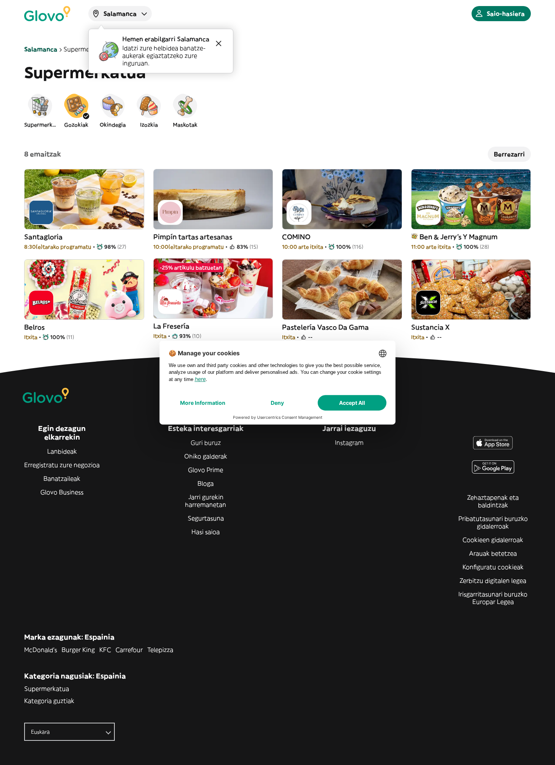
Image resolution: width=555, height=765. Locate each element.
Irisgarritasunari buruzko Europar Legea (492, 597)
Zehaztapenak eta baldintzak (493, 501)
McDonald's (40, 650)
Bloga (205, 483)
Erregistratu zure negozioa (62, 465)
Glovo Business (61, 492)
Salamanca (40, 49)
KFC (105, 650)
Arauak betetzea (493, 553)
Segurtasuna (206, 518)
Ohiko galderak (205, 456)
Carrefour (129, 650)
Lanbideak (62, 451)
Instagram (349, 442)
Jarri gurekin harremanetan (205, 500)
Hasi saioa (205, 532)
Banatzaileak (61, 478)
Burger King (78, 650)
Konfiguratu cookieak (493, 567)
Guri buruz (206, 442)
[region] (277, 110)
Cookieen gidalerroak (492, 540)
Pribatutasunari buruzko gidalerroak (493, 522)
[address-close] (218, 43)
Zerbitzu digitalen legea (492, 580)
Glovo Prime (205, 470)
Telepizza (160, 650)
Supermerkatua (46, 688)
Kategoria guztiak (49, 701)
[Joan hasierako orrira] (47, 13)
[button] (40, 110)
